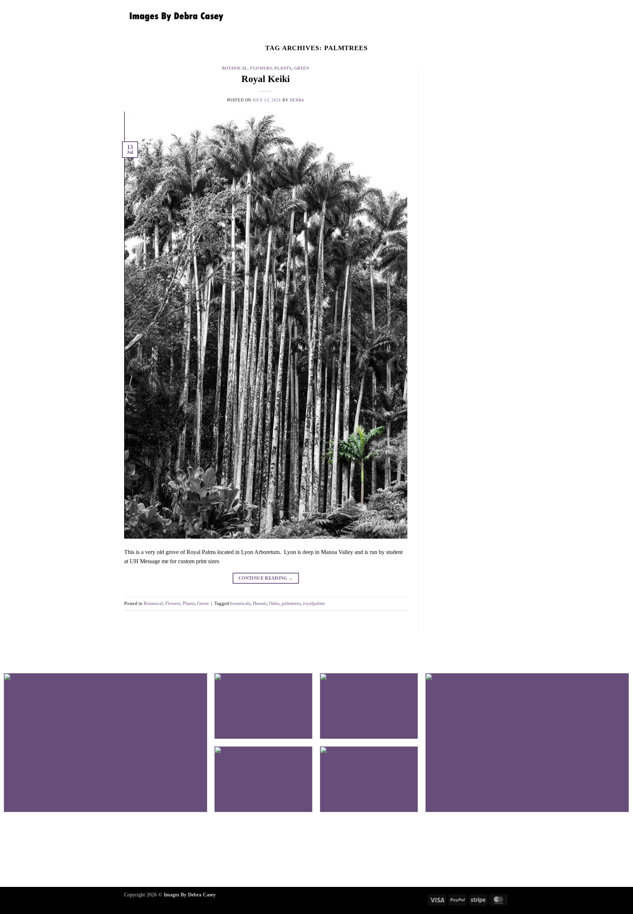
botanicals (240, 603)
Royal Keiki (265, 79)
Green (302, 68)
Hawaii (260, 603)
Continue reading (265, 578)
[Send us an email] (341, 851)
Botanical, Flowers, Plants (257, 68)
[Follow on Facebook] (291, 851)
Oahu (274, 603)
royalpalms (314, 603)
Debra (297, 100)
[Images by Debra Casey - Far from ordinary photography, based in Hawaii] (174, 16)
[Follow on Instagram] (316, 851)
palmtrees (291, 603)
